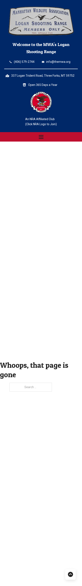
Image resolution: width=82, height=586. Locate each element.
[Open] (41, 136)
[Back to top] (70, 574)
